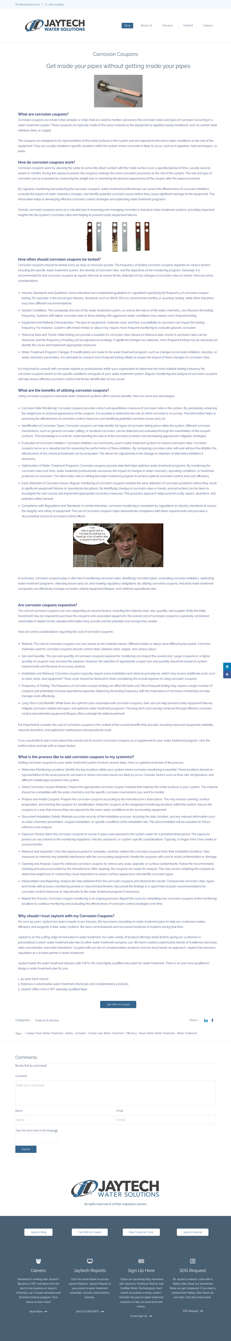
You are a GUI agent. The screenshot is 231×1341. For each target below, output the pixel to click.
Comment (21, 1076)
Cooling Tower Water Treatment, (45, 1033)
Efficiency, (132, 1033)
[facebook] (227, 674)
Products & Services (47, 1020)
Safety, (70, 1033)
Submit (26, 1149)
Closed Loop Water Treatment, (107, 1033)
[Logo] (54, 25)
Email (119, 1110)
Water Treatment (187, 1033)
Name (19, 1110)
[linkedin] (227, 666)
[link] (118, 77)
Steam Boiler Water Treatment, (158, 1033)
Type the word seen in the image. (35, 1130)
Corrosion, (81, 1033)
